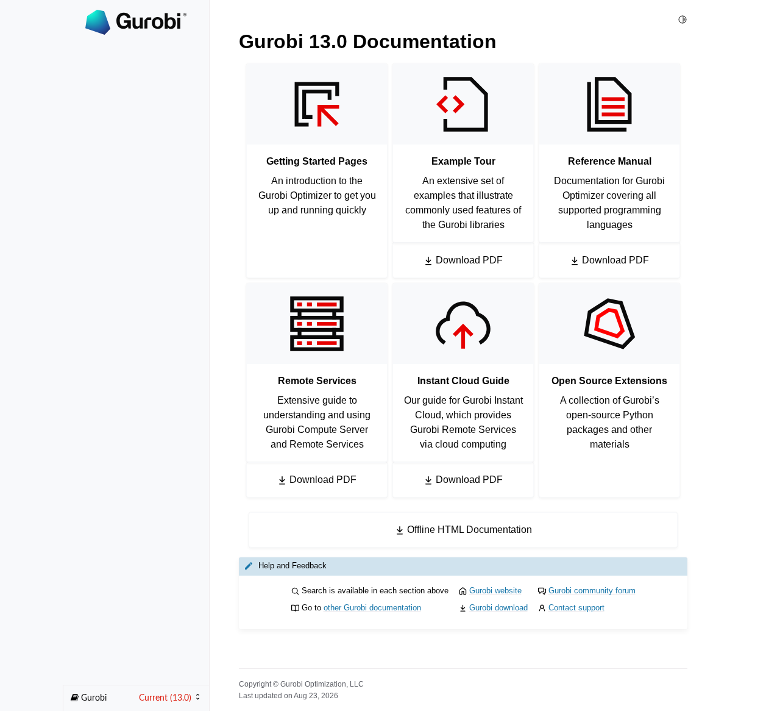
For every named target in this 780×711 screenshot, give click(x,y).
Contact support (576, 607)
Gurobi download (498, 607)
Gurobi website (495, 590)
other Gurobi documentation (372, 607)
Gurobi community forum (592, 590)
